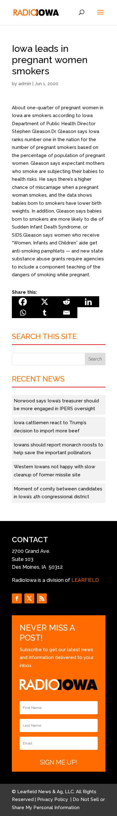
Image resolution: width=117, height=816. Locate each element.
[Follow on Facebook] (17, 598)
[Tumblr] (45, 312)
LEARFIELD (85, 580)
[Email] (66, 312)
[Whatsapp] (23, 312)
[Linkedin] (88, 301)
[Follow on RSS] (42, 598)
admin (24, 83)
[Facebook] (23, 301)
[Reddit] (66, 301)
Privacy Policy (53, 799)
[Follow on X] (29, 598)
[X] (45, 301)
